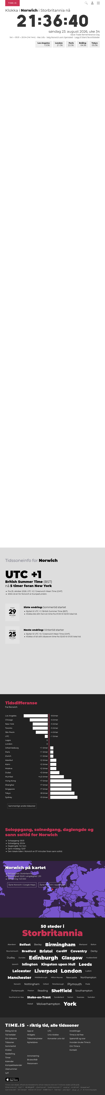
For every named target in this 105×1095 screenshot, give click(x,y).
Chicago (9, 720)
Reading (43, 990)
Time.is (12, 3)
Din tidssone (11, 1038)
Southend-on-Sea (16, 997)
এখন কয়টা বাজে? (75, 1087)
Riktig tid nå (11, 1031)
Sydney (8, 797)
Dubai (8, 772)
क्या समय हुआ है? (29, 1087)
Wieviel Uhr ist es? (35, 1090)
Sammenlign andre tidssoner (21, 806)
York (70, 1004)
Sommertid (10, 1046)
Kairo (7, 764)
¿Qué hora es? (41, 1087)
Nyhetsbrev (32, 1042)
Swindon (91, 997)
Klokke (8, 1050)
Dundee (22, 958)
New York (9, 724)
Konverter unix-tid (56, 1038)
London (59, 44)
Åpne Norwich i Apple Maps (52, 885)
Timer (8, 1057)
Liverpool (45, 971)
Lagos (8, 740)
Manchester (19, 977)
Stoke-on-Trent (39, 997)
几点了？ (21, 1087)
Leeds (85, 964)
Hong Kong (10, 781)
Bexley (38, 944)
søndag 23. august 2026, (74, 31)
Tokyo (95, 44)
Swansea (80, 997)
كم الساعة (66, 1087)
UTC (7, 736)
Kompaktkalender (13, 1065)
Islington (30, 964)
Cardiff (61, 951)
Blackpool (83, 944)
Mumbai (9, 777)
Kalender (9, 1061)
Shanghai (9, 785)
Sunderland (59, 997)
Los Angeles (44, 44)
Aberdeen (12, 944)
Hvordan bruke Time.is (80, 1042)
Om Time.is (75, 1046)
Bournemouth (12, 951)
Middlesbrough (41, 977)
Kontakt (73, 1050)
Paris (71, 44)
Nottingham (31, 984)
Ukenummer (11, 1069)
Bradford (29, 951)
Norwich (17, 984)
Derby (94, 951)
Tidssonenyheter (34, 1038)
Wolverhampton (48, 1004)
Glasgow (72, 958)
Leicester (21, 971)
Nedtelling (10, 1054)
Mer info (41, 37)
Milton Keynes (57, 977)
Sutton (70, 997)
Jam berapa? (22, 1090)
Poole (87, 984)
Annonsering (33, 1056)
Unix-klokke (53, 1035)
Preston (31, 991)
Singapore (10, 789)
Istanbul (9, 760)
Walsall (30, 1004)
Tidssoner (9, 1042)
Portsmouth (17, 990)
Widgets (31, 1035)
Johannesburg (12, 748)
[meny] (98, 3)
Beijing (82, 44)
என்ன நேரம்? (67, 1090)
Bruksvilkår (32, 1060)
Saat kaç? (57, 1090)
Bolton (93, 944)
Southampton (83, 990)
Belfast (25, 944)
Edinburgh (43, 958)
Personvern (32, 1063)
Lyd (7, 1073)
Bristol (46, 951)
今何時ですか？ (48, 1090)
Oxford (46, 984)
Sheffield (61, 990)
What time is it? (11, 1087)
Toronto (8, 728)
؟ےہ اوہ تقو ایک (77, 1090)
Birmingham (60, 944)
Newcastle (71, 977)
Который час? (85, 1087)
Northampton (88, 977)
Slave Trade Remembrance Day (85, 35)
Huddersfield (91, 958)
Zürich (8, 756)
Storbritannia (52, 933)
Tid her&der (10, 1035)
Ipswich (15, 964)
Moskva (8, 768)
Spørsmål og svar (77, 1038)
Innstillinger (75, 1031)
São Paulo (9, 732)
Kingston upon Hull (58, 964)
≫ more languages (90, 1090)
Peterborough (58, 984)
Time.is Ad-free (76, 1035)
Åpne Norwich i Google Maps (21, 885)
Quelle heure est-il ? (55, 1087)
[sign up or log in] (92, 4)
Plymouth (74, 984)
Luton (88, 971)
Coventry (79, 951)
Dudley (11, 957)
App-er (30, 1031)
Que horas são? (10, 1090)
